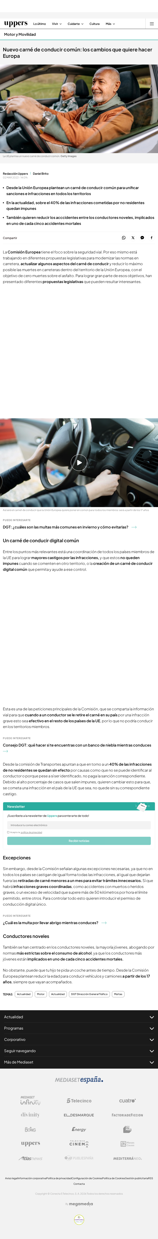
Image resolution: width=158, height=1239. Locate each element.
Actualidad (23, 994)
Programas (13, 1028)
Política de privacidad (59, 1178)
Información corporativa (32, 1178)
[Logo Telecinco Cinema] (79, 1144)
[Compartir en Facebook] (151, 238)
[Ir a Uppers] (15, 23)
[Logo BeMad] (127, 1129)
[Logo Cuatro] (127, 1101)
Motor (40, 994)
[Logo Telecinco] (79, 1101)
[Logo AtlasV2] (31, 1158)
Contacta (79, 1183)
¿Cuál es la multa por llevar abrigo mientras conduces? (50, 922)
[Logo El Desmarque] (79, 1115)
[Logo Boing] (30, 1129)
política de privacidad (31, 832)
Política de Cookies (113, 1178)
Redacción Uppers (15, 173)
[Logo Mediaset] (79, 1082)
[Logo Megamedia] (81, 1204)
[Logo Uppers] (30, 1144)
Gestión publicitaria (136, 1178)
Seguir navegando (20, 1050)
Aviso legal (11, 1178)
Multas (118, 994)
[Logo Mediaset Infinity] (30, 1101)
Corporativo (15, 1039)
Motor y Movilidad (20, 34)
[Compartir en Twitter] (133, 238)
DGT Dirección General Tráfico (89, 994)
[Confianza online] (79, 1223)
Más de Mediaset (18, 1062)
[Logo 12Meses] (127, 1144)
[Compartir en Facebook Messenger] (142, 238)
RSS (150, 1178)
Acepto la (26, 832)
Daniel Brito (41, 173)
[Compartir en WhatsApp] (123, 238)
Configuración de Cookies (87, 1178)
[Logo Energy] (79, 1129)
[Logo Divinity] (30, 1115)
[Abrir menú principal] (152, 24)
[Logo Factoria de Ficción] (127, 1115)
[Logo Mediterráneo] (127, 1158)
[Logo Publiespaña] (79, 1158)
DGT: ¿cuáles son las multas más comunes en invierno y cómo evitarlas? (65, 527)
